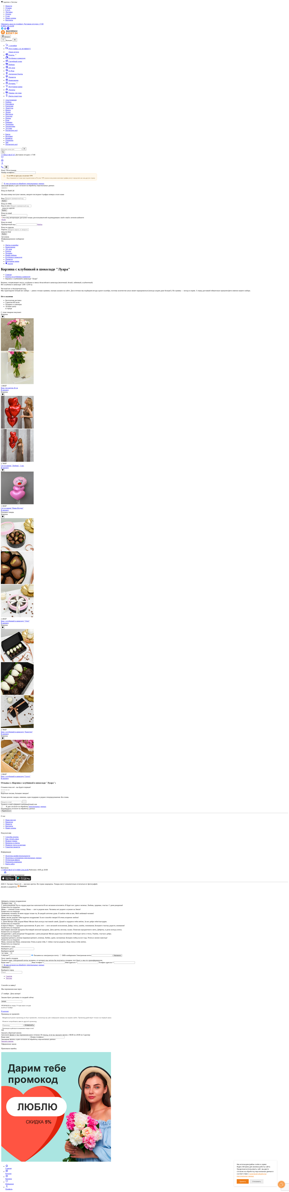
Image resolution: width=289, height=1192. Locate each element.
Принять (242, 1181)
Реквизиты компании (13, 862)
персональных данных (37, 806)
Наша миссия (10, 820)
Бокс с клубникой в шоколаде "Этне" (15, 621)
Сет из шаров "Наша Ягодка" (12, 508)
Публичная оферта (12, 860)
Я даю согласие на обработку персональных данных (24, 183)
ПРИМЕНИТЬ (29, 1025)
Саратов (9, 976)
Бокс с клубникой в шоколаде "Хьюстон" (17, 732)
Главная (8, 275)
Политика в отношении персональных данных (23, 858)
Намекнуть (5, 967)
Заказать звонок (7, 1041)
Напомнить (117, 955)
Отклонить (256, 1181)
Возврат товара (11, 841)
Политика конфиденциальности (17, 856)
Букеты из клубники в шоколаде (17, 277)
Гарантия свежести (12, 847)
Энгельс (9, 978)
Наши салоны (10, 828)
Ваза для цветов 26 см (9, 388)
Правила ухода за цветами (15, 845)
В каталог (5, 1011)
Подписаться (6, 811)
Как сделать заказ (12, 839)
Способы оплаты (12, 837)
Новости (8, 824)
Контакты (9, 826)
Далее (4, 188)
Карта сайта (10, 864)
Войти (4, 201)
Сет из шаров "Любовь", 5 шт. (12, 466)
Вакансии (9, 822)
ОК (2, 1030)
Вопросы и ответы (12, 843)
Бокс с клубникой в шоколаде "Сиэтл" (15, 776)
